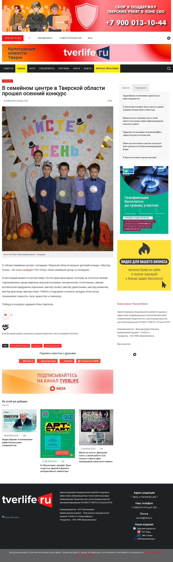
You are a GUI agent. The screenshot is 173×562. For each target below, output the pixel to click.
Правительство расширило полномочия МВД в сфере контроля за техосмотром (142, 133)
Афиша (21, 68)
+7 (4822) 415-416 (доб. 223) (70, 38)
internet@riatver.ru (144, 518)
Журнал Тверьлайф (107, 68)
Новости (8, 68)
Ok (87, 559)
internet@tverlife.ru (44, 38)
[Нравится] (5, 315)
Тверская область (52, 346)
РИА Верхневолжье (146, 539)
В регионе (64, 68)
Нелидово (37, 346)
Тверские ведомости (146, 528)
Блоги (76, 68)
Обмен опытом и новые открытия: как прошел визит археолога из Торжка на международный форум (142, 146)
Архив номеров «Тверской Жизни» (132, 304)
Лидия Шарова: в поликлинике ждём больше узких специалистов (17, 442)
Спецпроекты (46, 68)
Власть (88, 68)
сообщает (27, 269)
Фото (32, 68)
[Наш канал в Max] (169, 38)
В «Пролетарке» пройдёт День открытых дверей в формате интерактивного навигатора (55, 468)
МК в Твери (147, 535)
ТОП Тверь (146, 532)
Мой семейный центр (20, 346)
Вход (90, 38)
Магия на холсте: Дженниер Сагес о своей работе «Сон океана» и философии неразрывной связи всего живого (143, 121)
